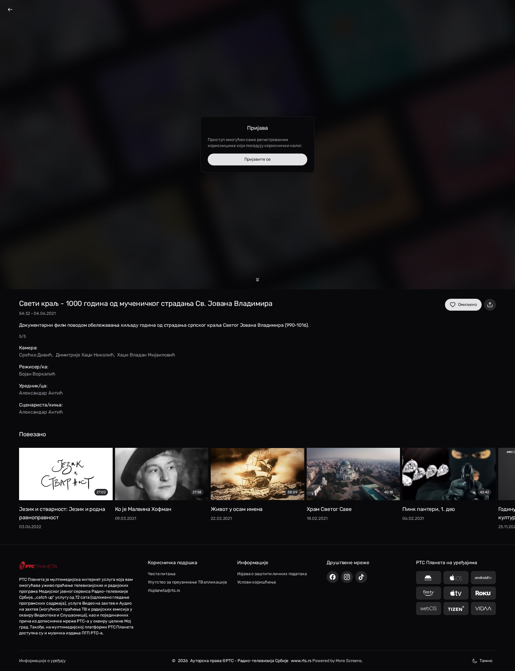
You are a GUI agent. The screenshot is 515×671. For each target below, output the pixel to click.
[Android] (428, 577)
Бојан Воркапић (37, 374)
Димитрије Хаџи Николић (85, 355)
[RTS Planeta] (38, 565)
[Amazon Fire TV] (428, 593)
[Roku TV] (483, 593)
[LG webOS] (428, 608)
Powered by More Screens (337, 660)
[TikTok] (361, 577)
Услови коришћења (256, 582)
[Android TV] (483, 577)
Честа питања (162, 573)
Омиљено (467, 304)
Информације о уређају (42, 660)
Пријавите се (257, 159)
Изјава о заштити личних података (272, 573)
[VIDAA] (483, 608)
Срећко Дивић (35, 355)
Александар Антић (41, 393)
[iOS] (456, 577)
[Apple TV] (456, 593)
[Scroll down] (257, 279)
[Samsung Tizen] (456, 608)
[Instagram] (347, 577)
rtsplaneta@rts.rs (164, 590)
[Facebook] (333, 577)
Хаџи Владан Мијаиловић (146, 355)
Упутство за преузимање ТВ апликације (187, 582)
